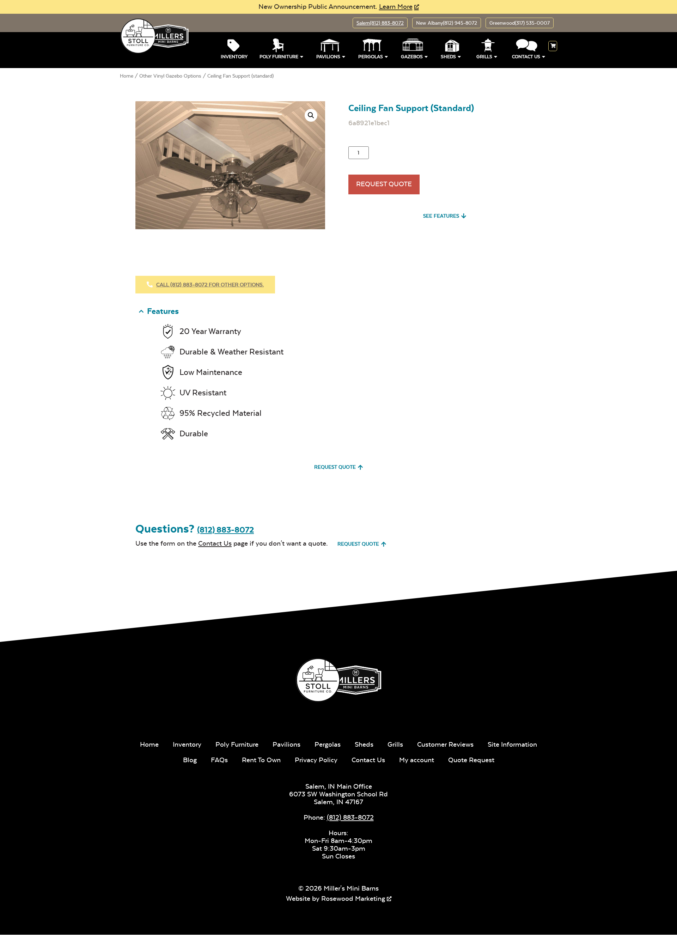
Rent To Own (261, 760)
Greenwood (519, 23)
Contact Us (526, 56)
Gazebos (412, 56)
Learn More (396, 6)
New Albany (446, 23)
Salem (380, 23)
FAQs (219, 760)
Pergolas (370, 56)
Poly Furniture (279, 56)
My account (416, 760)
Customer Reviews (445, 744)
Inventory (234, 56)
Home (126, 76)
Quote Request (471, 760)
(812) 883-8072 (225, 530)
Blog (190, 760)
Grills (484, 56)
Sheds (448, 56)
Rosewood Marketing (353, 898)
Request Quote (384, 184)
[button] (311, 115)
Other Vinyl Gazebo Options (170, 76)
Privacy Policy (316, 760)
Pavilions (328, 56)
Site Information (512, 744)
